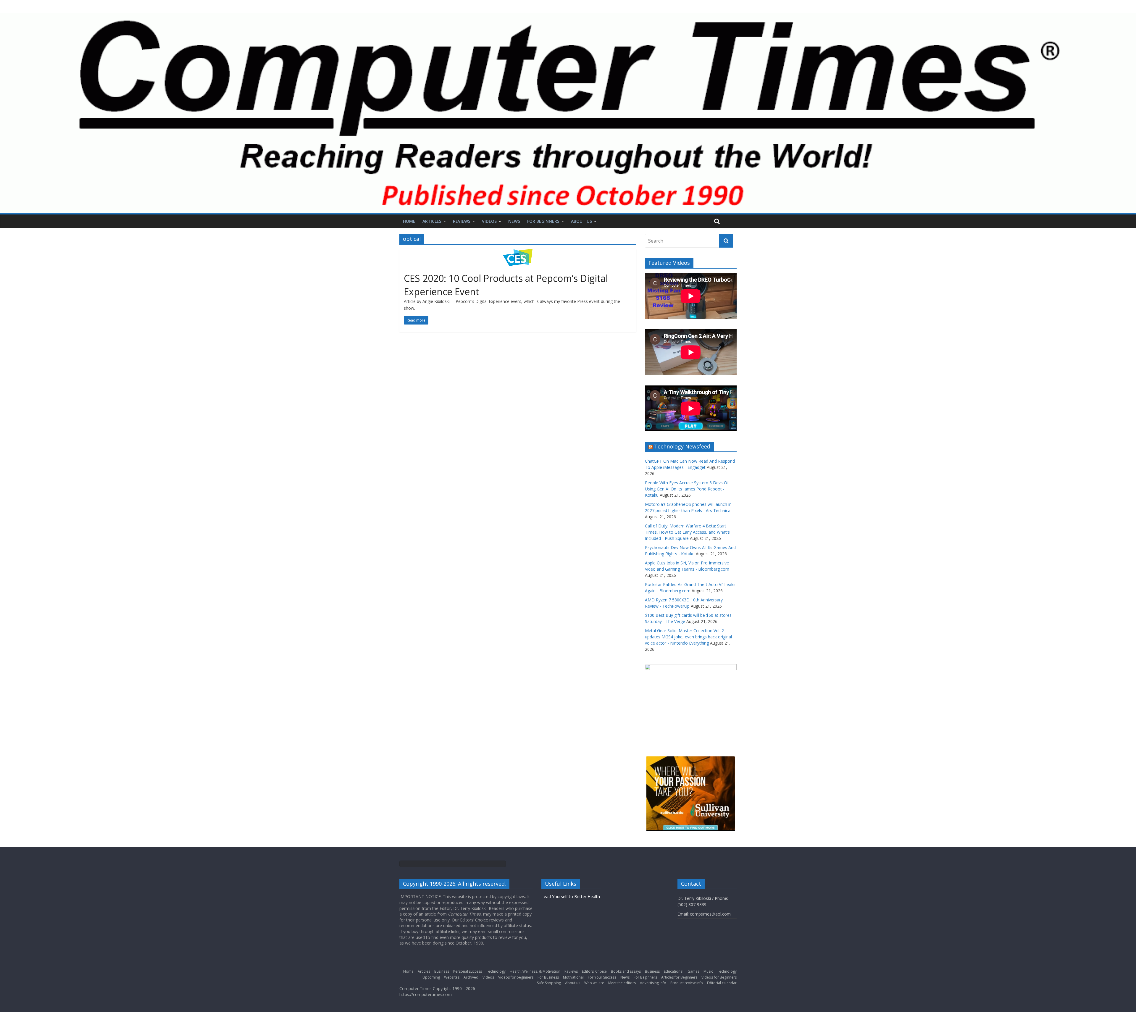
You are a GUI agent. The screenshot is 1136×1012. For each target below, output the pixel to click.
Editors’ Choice (594, 971)
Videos (489, 221)
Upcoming (431, 977)
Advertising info (653, 982)
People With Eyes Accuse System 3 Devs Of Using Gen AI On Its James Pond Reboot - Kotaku (687, 489)
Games (693, 971)
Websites (451, 977)
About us (581, 221)
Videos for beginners (515, 977)
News (514, 221)
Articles (431, 221)
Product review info (686, 982)
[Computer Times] (568, 113)
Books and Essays (626, 971)
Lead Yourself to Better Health (570, 896)
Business (441, 971)
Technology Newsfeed (682, 446)
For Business (548, 977)
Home (409, 221)
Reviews (461, 221)
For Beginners (543, 221)
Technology (496, 971)
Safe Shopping (549, 982)
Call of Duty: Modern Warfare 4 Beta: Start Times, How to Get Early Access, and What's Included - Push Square (687, 532)
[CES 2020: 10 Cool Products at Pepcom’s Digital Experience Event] (517, 252)
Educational (673, 971)
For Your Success (602, 977)
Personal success (467, 971)
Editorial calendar (722, 982)
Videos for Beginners (719, 977)
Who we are (594, 982)
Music (708, 971)
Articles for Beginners (679, 977)
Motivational (573, 977)
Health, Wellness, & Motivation (535, 971)
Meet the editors (622, 982)
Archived (471, 977)
